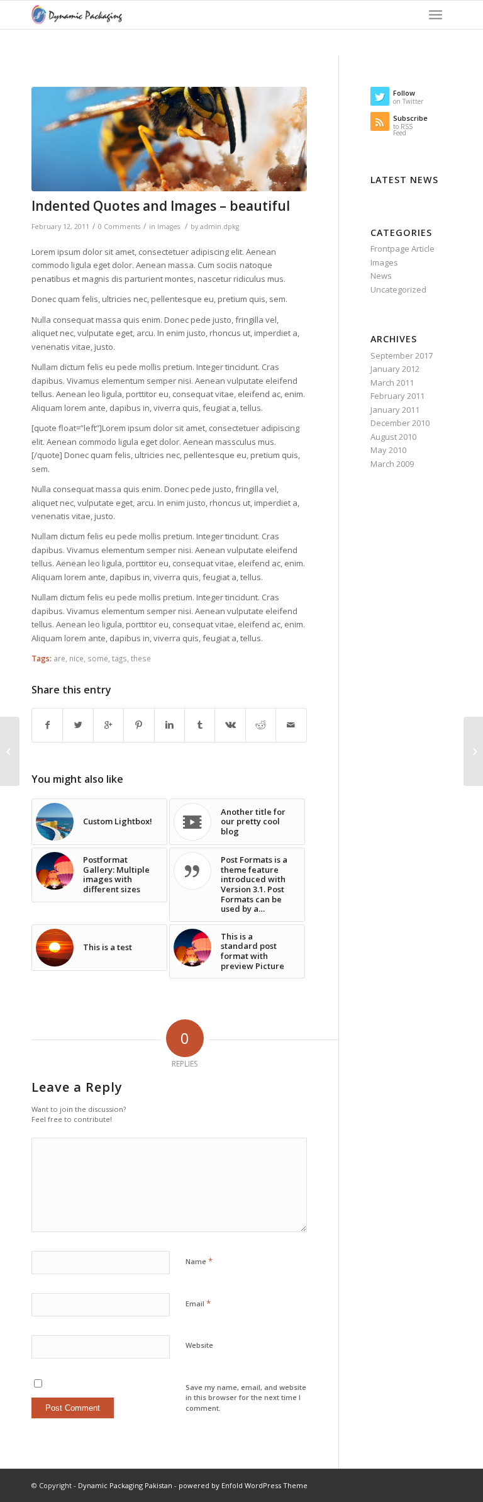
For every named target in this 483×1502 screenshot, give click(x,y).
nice (76, 658)
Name (199, 1261)
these (141, 658)
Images (168, 226)
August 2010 (393, 436)
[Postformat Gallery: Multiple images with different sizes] (473, 751)
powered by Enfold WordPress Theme (243, 1485)
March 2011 (392, 382)
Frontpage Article (402, 248)
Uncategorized (398, 289)
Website (199, 1345)
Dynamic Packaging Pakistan (125, 1485)
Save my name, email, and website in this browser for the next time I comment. (246, 1397)
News (381, 275)
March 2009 (392, 463)
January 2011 (394, 409)
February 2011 (397, 395)
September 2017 (401, 355)
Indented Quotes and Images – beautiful (160, 206)
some (97, 658)
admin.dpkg (219, 226)
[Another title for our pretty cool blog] (9, 751)
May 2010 (388, 450)
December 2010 (400, 423)
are (59, 658)
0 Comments (119, 226)
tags (119, 658)
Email (198, 1303)
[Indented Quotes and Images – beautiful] (169, 139)
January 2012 (394, 368)
